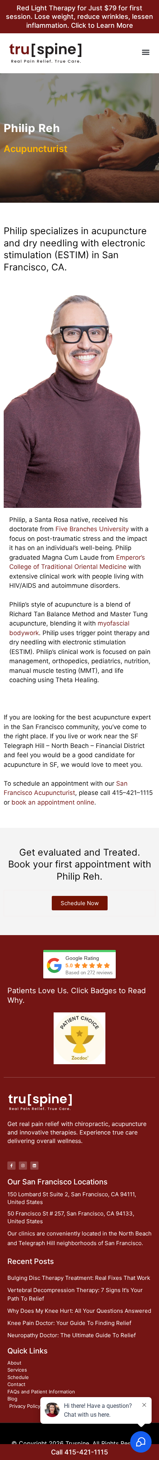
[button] (145, 52)
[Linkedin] (34, 1165)
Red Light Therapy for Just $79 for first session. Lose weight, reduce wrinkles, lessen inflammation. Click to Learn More (79, 16)
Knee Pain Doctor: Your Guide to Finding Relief (69, 1322)
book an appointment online (52, 802)
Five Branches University (92, 529)
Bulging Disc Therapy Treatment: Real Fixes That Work (78, 1277)
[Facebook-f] (11, 1165)
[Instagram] (23, 1165)
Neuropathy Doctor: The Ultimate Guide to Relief (71, 1335)
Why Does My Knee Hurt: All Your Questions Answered (79, 1310)
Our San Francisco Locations (57, 1181)
